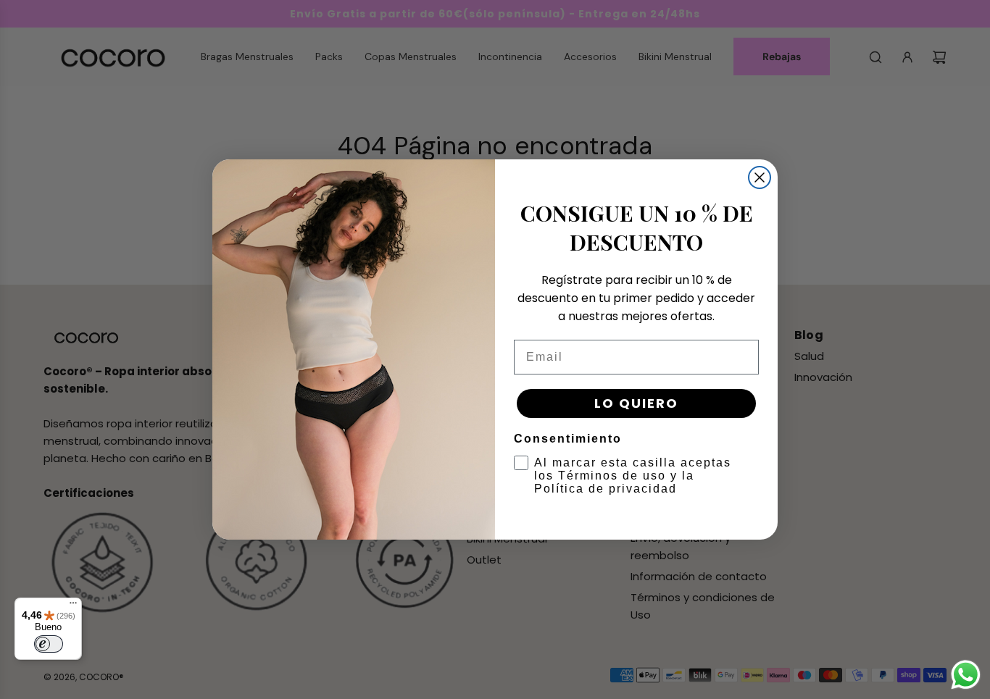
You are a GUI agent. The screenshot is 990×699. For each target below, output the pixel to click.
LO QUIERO (636, 403)
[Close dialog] (759, 177)
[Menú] (73, 606)
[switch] (48, 644)
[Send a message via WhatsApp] (966, 675)
